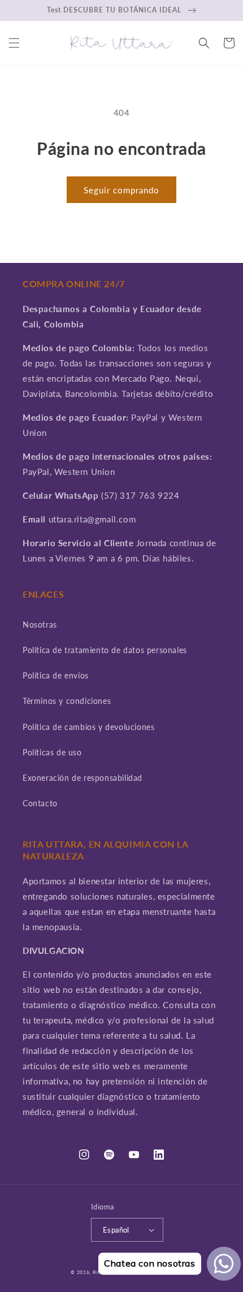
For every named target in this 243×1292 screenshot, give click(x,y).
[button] (14, 43)
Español (116, 1229)
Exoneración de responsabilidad (82, 778)
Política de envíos (56, 675)
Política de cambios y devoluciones (88, 727)
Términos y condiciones (67, 701)
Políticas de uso (52, 752)
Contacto (40, 803)
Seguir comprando (121, 190)
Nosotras (40, 624)
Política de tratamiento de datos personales (105, 650)
